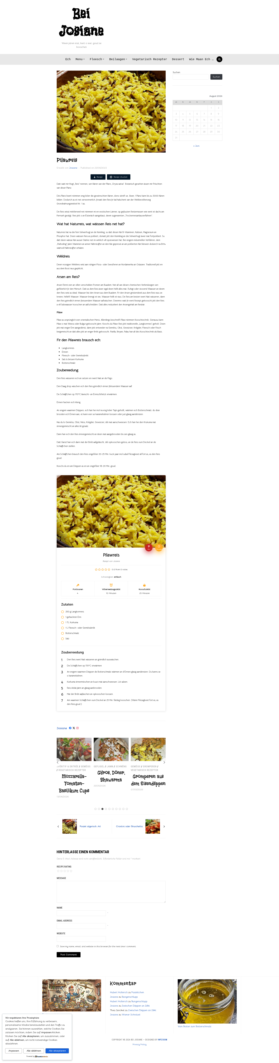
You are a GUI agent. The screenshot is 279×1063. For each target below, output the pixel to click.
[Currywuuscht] (148, 739)
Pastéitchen (137, 992)
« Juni (196, 145)
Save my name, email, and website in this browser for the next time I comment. (98, 946)
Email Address (64, 920)
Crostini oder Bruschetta (129, 826)
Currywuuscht (148, 780)
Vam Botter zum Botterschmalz (194, 1026)
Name (59, 907)
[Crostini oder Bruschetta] (152, 826)
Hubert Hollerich (119, 992)
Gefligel (62, 766)
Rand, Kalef (151, 766)
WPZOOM (162, 1040)
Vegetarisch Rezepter (149, 59)
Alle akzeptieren (57, 1050)
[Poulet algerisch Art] (69, 826)
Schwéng (84, 766)
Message (61, 878)
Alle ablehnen (33, 1050)
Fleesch (96, 59)
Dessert (178, 59)
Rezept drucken (120, 177)
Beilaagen (117, 59)
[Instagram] (77, 728)
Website (61, 933)
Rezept (100, 177)
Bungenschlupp (130, 996)
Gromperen (113, 766)
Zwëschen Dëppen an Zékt (136, 1005)
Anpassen (13, 1050)
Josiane (73, 167)
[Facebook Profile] (70, 728)
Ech (68, 59)
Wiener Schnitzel (131, 1014)
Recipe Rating (64, 866)
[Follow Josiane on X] (74, 728)
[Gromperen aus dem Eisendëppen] (111, 739)
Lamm (73, 766)
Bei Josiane (81, 23)
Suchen (176, 72)
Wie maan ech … (201, 59)
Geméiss (98, 766)
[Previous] (56, 762)
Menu (79, 59)
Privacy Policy (139, 1044)
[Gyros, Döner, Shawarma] (74, 739)
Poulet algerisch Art (90, 826)
